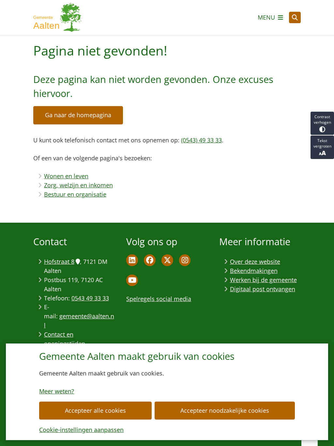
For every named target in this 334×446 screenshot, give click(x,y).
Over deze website (255, 261)
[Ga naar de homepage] (57, 17)
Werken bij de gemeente (263, 280)
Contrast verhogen (322, 119)
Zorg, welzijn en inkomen (78, 185)
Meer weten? (56, 391)
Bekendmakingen (254, 271)
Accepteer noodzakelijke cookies (224, 410)
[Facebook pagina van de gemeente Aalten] (150, 260)
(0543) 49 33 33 (201, 140)
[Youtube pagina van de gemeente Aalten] (132, 280)
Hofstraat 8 (59, 261)
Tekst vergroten (322, 143)
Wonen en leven (66, 176)
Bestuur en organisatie (75, 194)
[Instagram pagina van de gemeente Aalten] (185, 260)
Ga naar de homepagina (78, 115)
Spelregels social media (158, 299)
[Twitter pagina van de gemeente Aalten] (167, 260)
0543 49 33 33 (90, 298)
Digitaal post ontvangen (262, 289)
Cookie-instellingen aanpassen (81, 430)
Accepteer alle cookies (95, 410)
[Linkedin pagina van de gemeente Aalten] (132, 260)
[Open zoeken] (295, 18)
